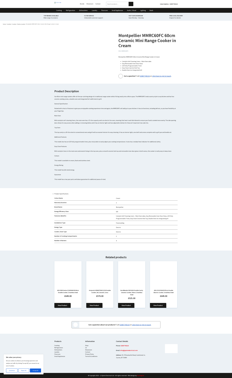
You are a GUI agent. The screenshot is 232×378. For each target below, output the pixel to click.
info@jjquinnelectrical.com (129, 350)
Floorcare (57, 354)
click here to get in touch (161, 76)
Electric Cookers (21, 24)
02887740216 (145, 76)
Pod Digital (140, 375)
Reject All (23, 370)
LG (86, 348)
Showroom (89, 4)
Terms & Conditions (91, 356)
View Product (62, 305)
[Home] (64, 2)
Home (4, 24)
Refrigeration (58, 348)
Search (131, 4)
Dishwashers (58, 350)
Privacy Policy (89, 354)
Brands (82, 4)
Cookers (14, 24)
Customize (12, 370)
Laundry (56, 352)
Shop (86, 345)
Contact (98, 4)
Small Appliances (59, 356)
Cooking (9, 24)
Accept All (35, 370)
